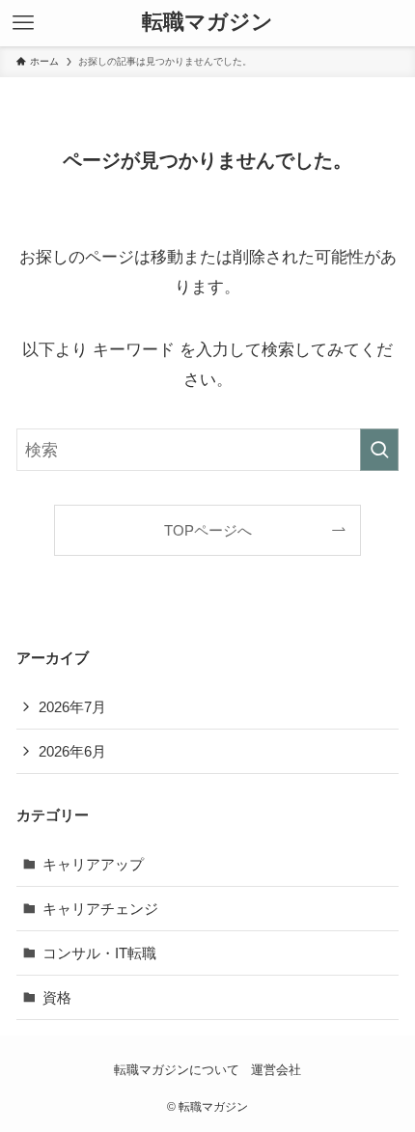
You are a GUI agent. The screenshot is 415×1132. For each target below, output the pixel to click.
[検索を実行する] (379, 449)
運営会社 (276, 1070)
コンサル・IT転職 (99, 953)
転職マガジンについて (176, 1070)
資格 (56, 997)
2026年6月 (72, 751)
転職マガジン (207, 23)
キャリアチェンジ (100, 908)
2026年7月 (72, 707)
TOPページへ (208, 530)
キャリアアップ (93, 864)
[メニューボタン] (23, 23)
